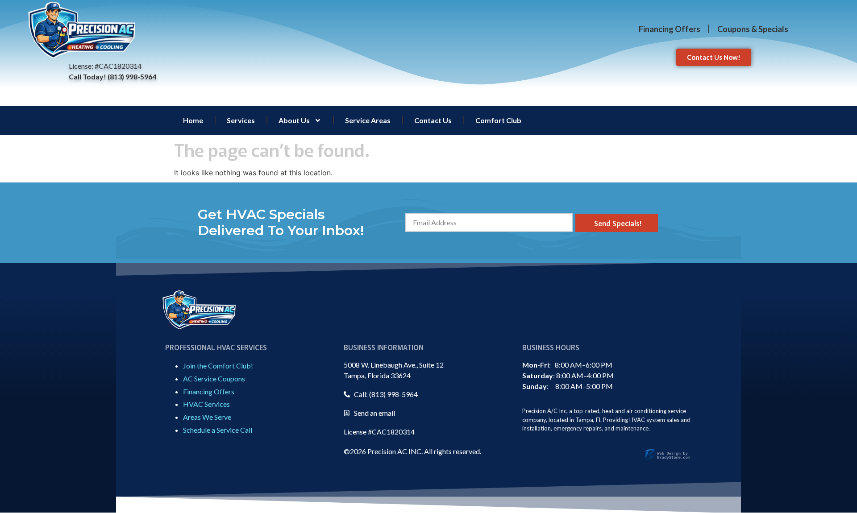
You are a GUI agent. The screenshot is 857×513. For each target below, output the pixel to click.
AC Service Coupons (214, 378)
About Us (294, 120)
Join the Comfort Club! (218, 365)
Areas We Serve (207, 417)
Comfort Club (498, 120)
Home (193, 120)
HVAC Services (206, 404)
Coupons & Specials (752, 29)
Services (241, 120)
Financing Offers (669, 29)
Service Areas (368, 120)
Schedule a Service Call (217, 430)
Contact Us (433, 120)
